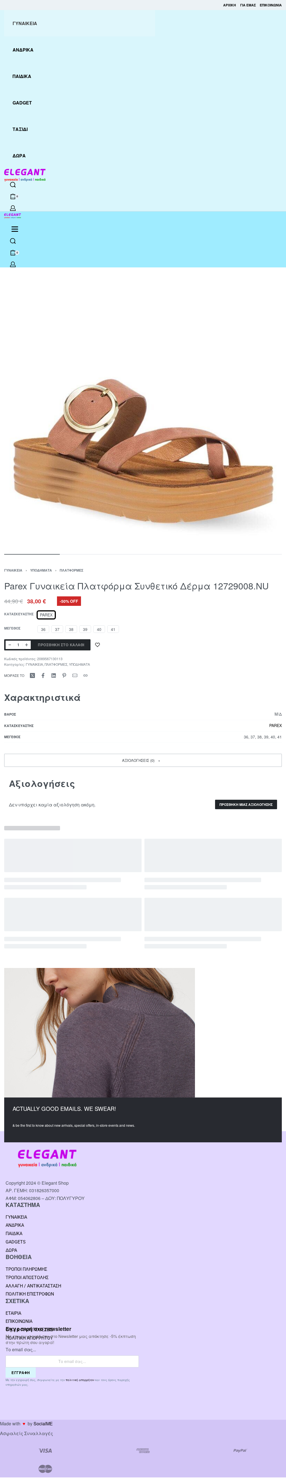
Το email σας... (21, 1349)
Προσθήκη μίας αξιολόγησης (246, 804)
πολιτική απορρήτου (80, 1380)
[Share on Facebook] (43, 675)
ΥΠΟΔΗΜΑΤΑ (41, 570)
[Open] (14, 229)
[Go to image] (32, 554)
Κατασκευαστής (19, 614)
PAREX (275, 725)
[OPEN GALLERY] (143, 410)
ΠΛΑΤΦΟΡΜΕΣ (71, 570)
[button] (143, 760)
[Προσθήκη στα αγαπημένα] (97, 644)
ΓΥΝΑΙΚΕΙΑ (13, 570)
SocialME (43, 1423)
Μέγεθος (12, 628)
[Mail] (74, 675)
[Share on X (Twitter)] (32, 675)
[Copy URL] (85, 675)
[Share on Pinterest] (64, 675)
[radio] (46, 614)
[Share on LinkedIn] (53, 675)
